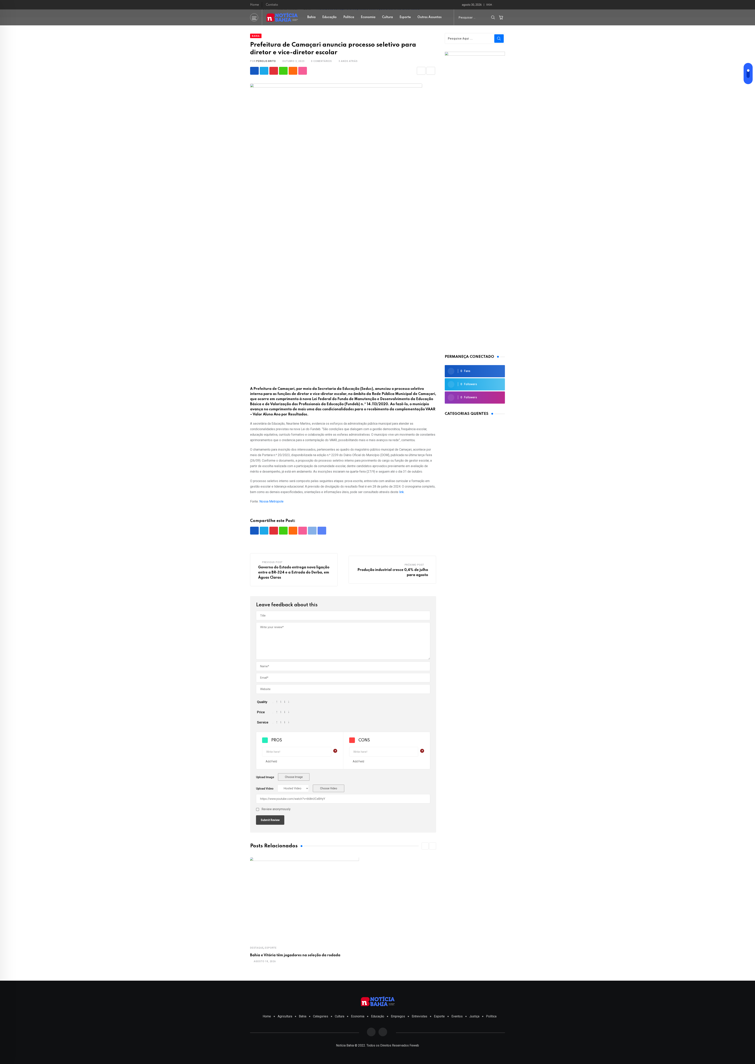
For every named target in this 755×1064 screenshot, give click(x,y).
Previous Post (272, 562)
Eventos (457, 1016)
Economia (368, 17)
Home (254, 4)
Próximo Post (414, 564)
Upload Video (264, 788)
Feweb (414, 1045)
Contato (272, 4)
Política (348, 17)
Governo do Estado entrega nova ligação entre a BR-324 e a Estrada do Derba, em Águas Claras (293, 572)
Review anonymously (276, 809)
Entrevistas (419, 1016)
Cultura (387, 17)
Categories (320, 1016)
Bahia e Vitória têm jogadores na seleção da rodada (295, 955)
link (401, 492)
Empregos (398, 1016)
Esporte (405, 17)
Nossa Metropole (271, 501)
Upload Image (265, 777)
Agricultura (285, 1016)
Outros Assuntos (429, 17)
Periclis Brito (266, 61)
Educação (329, 17)
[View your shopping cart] (501, 17)
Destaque (256, 947)
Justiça (474, 1016)
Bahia (311, 17)
